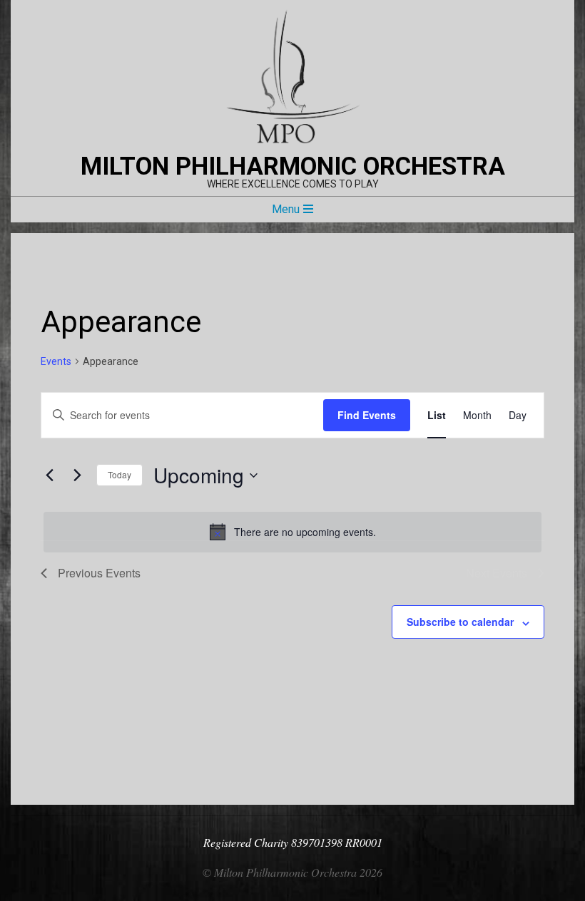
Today (119, 474)
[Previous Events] (49, 475)
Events (56, 361)
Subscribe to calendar (460, 621)
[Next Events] (77, 475)
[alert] (292, 532)
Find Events (366, 415)
